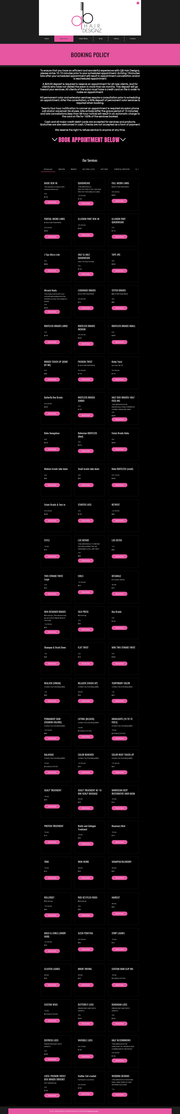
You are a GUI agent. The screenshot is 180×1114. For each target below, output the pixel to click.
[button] (137, 2)
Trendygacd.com (92, 1111)
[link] (48, 169)
